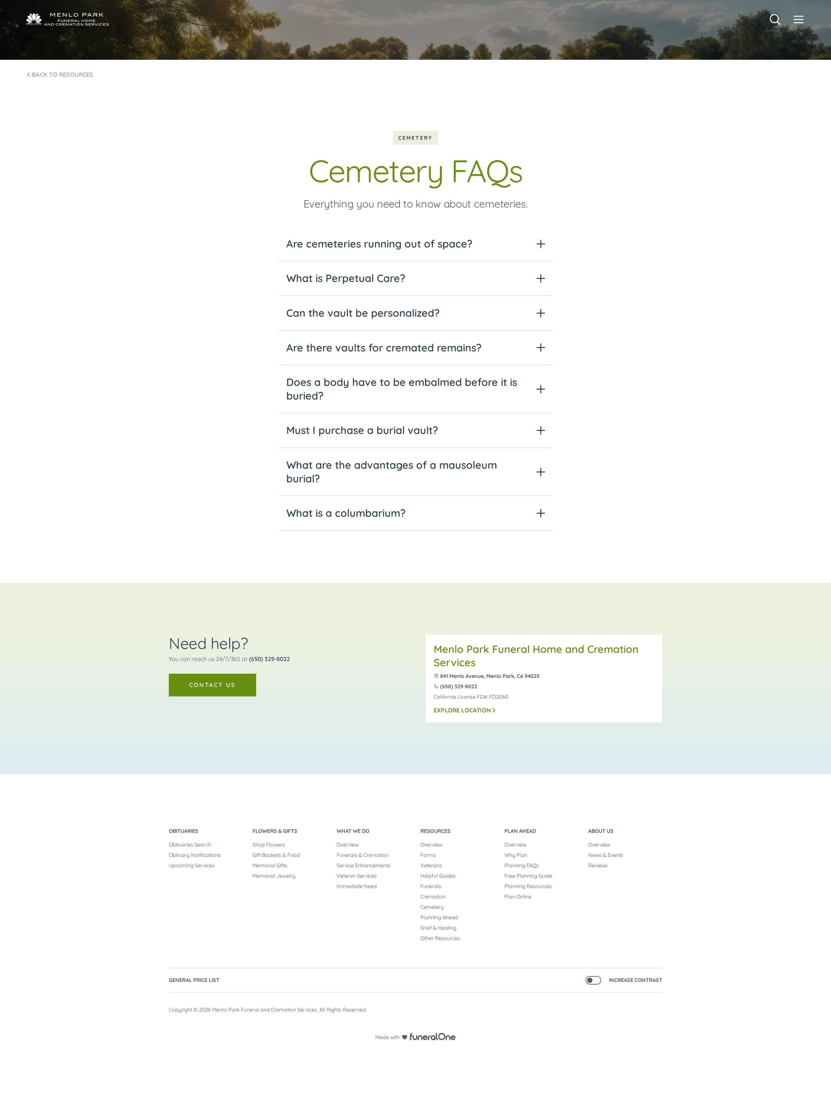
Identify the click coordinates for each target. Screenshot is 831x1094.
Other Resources (440, 938)
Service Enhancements (364, 865)
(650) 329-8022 (269, 659)
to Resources (62, 74)
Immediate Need (357, 886)
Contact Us (212, 685)
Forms (428, 855)
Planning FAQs (521, 865)
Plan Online (517, 896)
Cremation (432, 896)
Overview (348, 844)
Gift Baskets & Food (276, 855)
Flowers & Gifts (275, 831)
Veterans (431, 865)
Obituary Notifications (195, 855)
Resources (435, 831)
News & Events (605, 855)
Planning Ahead (439, 917)
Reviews (598, 865)
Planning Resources (528, 886)
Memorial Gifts (270, 865)
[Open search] (775, 19)
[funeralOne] (433, 1036)
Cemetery (432, 907)
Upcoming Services (192, 865)
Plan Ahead (520, 831)
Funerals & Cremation (363, 855)
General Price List (194, 980)
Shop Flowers (269, 844)
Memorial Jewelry (274, 875)
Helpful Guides (437, 875)
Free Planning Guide (528, 875)
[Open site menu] (798, 19)
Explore (462, 710)
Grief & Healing (438, 927)
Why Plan (515, 855)
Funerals (430, 886)
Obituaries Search (190, 844)
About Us (601, 831)
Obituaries (183, 831)
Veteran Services (357, 875)
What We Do (353, 831)
